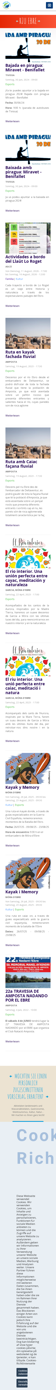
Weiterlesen (12, 121)
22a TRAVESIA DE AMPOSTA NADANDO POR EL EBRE (26, 995)
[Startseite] (14, 5)
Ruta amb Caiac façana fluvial (21, 463)
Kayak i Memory (21, 892)
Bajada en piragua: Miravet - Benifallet (25, 67)
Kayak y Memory (22, 787)
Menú (49, 5)
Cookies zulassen (23, 1372)
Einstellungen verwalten (23, 1383)
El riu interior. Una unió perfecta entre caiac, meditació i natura (25, 686)
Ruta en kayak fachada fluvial (20, 354)
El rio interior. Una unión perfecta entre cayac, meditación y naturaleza (26, 578)
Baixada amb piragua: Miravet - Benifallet (23, 172)
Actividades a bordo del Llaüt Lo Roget (25, 259)
